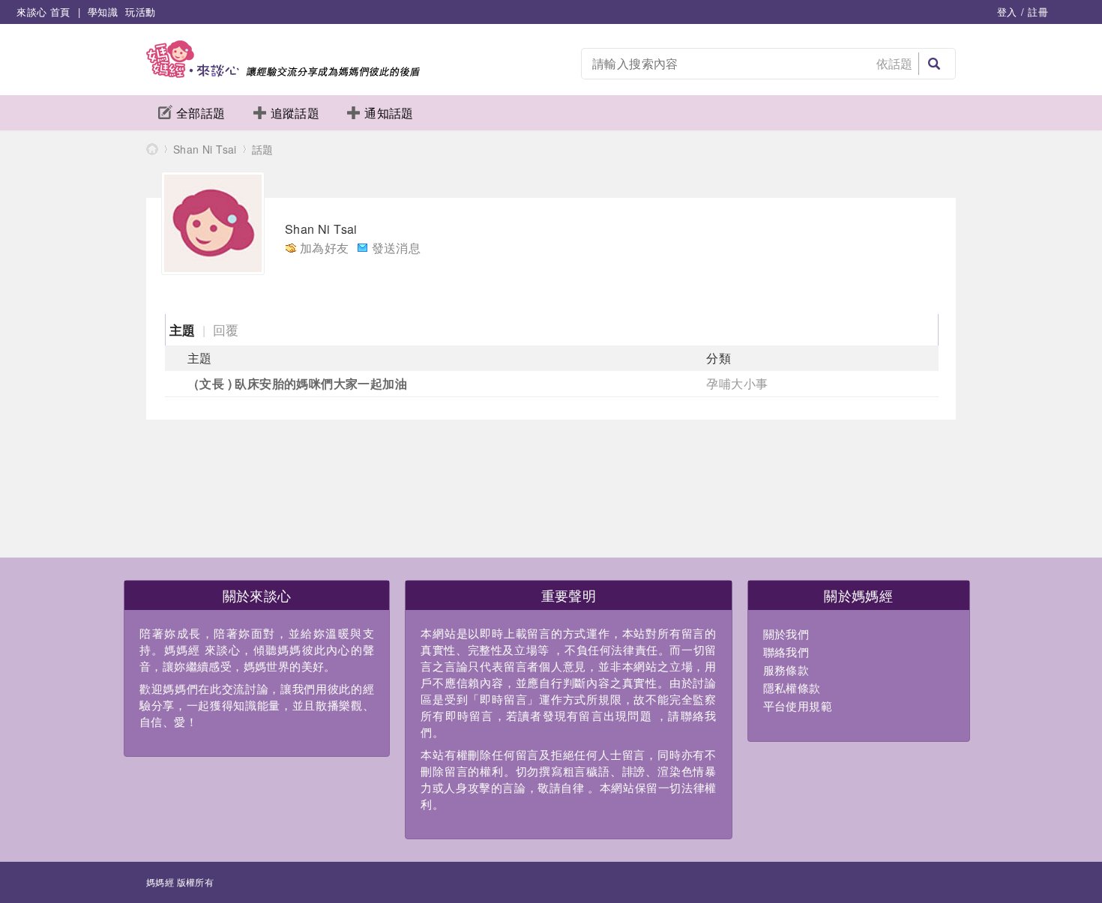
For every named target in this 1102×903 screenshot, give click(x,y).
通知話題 (389, 112)
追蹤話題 (295, 112)
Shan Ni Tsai (205, 149)
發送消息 (396, 247)
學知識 (103, 11)
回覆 (226, 329)
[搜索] (934, 63)
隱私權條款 (792, 687)
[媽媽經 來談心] (283, 73)
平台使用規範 (797, 705)
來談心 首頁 (43, 11)
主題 (182, 330)
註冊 (1038, 11)
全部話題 (201, 112)
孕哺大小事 (737, 383)
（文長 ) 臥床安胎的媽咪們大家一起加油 (297, 383)
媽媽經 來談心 (152, 149)
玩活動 (140, 11)
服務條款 (786, 669)
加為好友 (324, 247)
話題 (263, 149)
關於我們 (786, 633)
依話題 (894, 63)
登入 (1007, 11)
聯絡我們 (786, 651)
